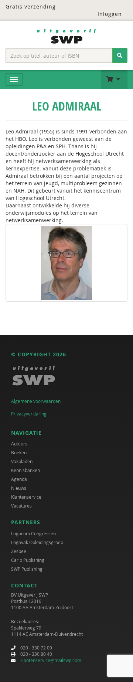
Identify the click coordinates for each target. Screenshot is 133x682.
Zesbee (18, 551)
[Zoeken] (119, 55)
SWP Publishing (26, 569)
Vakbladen (22, 461)
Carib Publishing (27, 560)
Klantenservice (26, 497)
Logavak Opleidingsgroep (37, 542)
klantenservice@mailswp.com (50, 660)
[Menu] (14, 79)
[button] (114, 79)
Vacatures (21, 506)
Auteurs (19, 444)
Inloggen (110, 13)
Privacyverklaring (29, 414)
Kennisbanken (25, 470)
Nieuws (18, 488)
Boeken (19, 452)
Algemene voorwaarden (36, 401)
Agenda (19, 479)
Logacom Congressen (33, 533)
